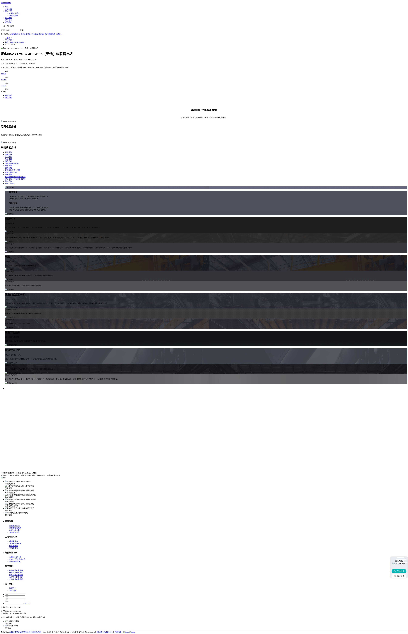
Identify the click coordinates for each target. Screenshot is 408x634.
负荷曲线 (8, 159)
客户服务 (8, 20)
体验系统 (400, 576)
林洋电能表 (13, 541)
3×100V (3, 80)
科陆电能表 (13, 548)
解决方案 (8, 11)
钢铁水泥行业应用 (16, 572)
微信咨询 (8, 98)
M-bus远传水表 (15, 561)
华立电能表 (13, 546)
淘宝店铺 (12, 590)
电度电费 (8, 166)
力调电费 (8, 168)
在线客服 (400, 571)
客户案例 (8, 18)
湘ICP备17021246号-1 (105, 632)
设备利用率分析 (11, 172)
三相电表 (8, 40)
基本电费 (12, 163)
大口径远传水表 (38, 34)
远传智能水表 (25, 632)
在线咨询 (8, 95)
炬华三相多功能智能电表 (14, 42)
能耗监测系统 (14, 13)
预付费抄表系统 (15, 528)
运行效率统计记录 (15, 179)
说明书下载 (403, 46)
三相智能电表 (15, 34)
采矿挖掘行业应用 (16, 577)
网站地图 (118, 632)
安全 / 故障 (12, 170)
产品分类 (8, 9)
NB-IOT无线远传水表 (17, 559)
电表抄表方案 (14, 530)
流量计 (59, 34)
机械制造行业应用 (16, 570)
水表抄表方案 (14, 532)
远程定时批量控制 (15, 177)
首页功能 (8, 152)
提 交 (27, 603)
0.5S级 (3, 74)
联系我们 (8, 22)
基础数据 (8, 157)
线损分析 (8, 181)
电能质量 (8, 174)
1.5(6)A (3, 85)
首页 (6, 7)
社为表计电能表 (15, 543)
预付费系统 (13, 15)
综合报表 (8, 161)
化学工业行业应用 (16, 579)
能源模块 (8, 154)
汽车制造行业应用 (16, 575)
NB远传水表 (25, 34)
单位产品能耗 (10, 183)
